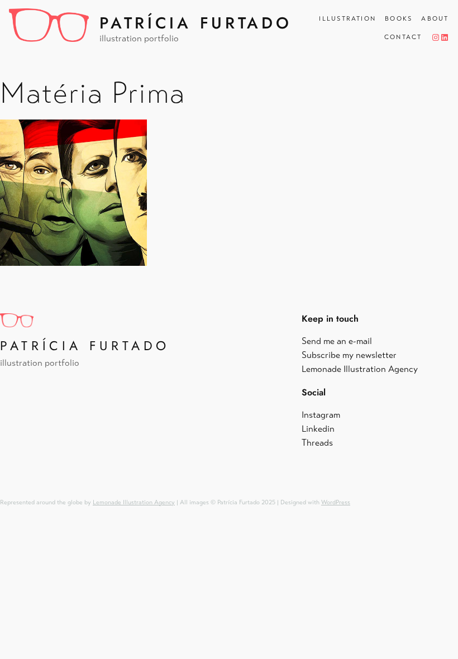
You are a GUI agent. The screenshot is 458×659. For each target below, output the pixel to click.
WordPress (335, 502)
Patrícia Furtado (195, 23)
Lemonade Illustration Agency (134, 502)
